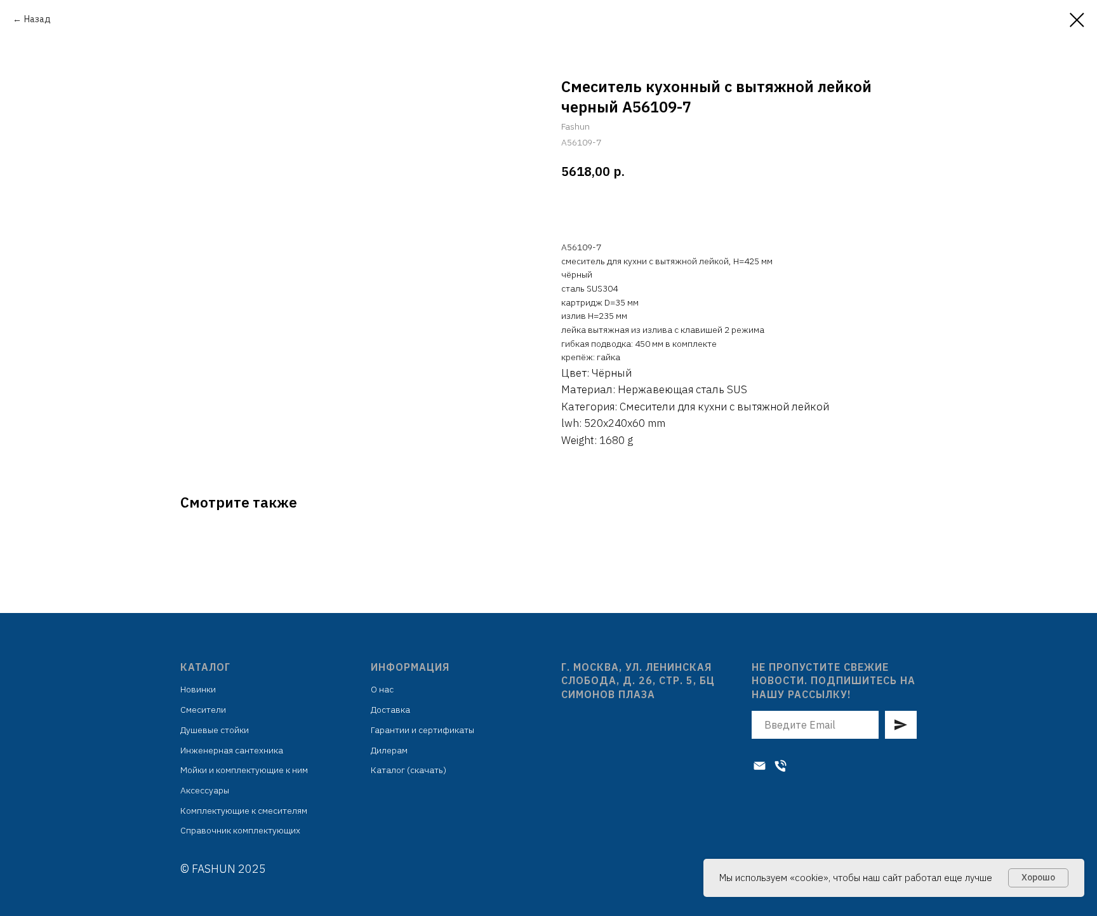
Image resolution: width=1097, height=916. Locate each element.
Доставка (390, 709)
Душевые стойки (214, 730)
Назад (37, 19)
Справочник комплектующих (240, 830)
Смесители (203, 709)
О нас (382, 689)
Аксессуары (204, 790)
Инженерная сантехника (231, 750)
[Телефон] (780, 766)
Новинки (198, 689)
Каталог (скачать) (408, 770)
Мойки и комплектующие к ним (244, 770)
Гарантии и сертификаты (422, 730)
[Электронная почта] (760, 766)
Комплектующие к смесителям (243, 810)
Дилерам (389, 750)
